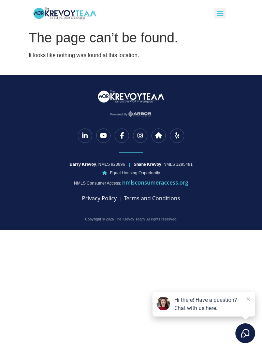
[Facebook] (122, 136)
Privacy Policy (99, 198)
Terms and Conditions (152, 198)
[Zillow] (158, 136)
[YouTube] (103, 136)
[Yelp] (177, 136)
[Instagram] (140, 136)
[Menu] (220, 13)
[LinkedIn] (85, 136)
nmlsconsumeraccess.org (155, 182)
